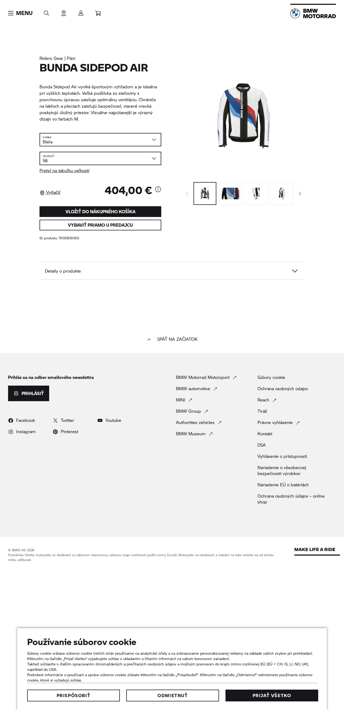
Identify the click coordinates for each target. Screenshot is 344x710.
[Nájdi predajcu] (63, 11)
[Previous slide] (187, 193)
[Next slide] (300, 193)
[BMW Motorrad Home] (313, 13)
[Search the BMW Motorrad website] (46, 11)
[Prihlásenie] (81, 11)
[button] (20, 13)
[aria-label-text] (158, 190)
